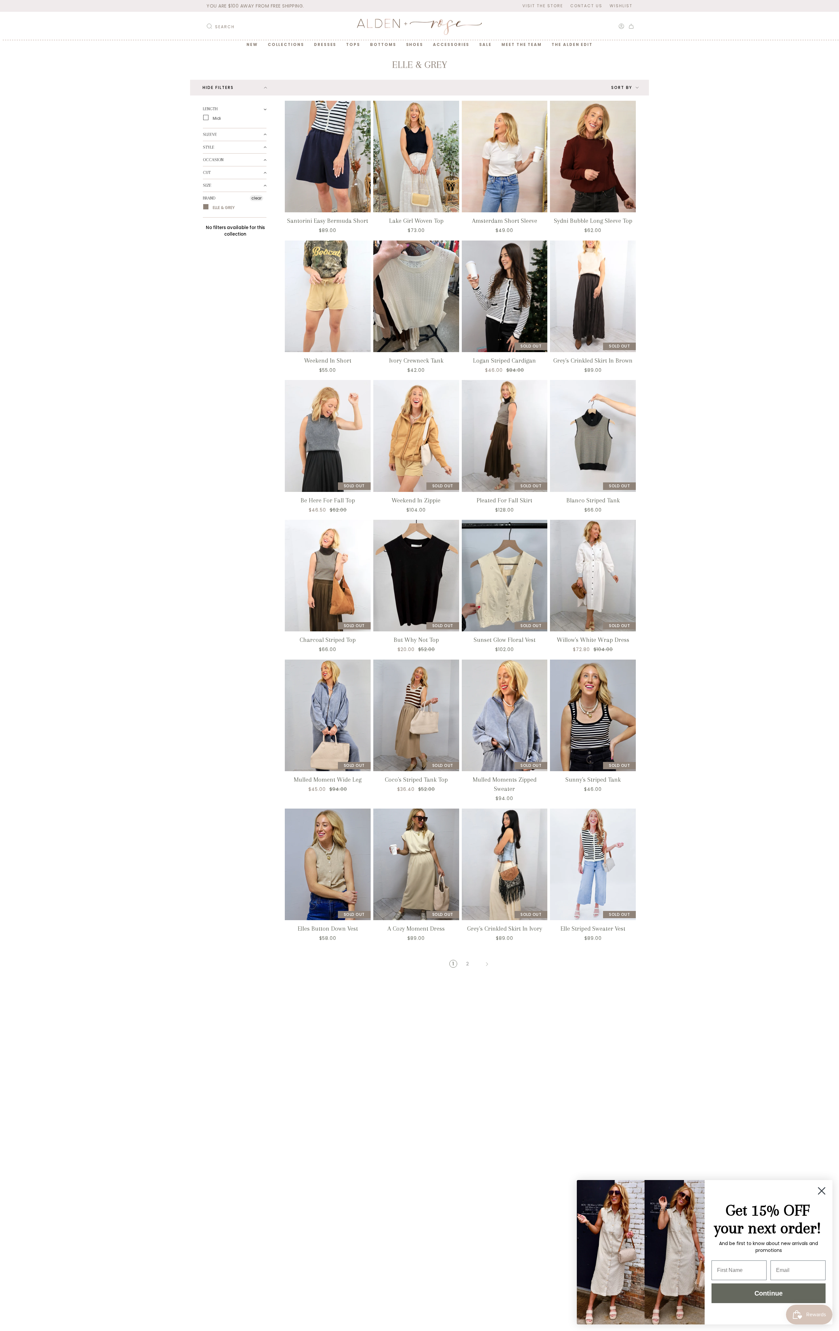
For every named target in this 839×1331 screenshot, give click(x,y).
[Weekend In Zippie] (416, 436)
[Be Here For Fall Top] (328, 436)
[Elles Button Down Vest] (328, 864)
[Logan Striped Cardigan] (505, 296)
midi (216, 118)
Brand (209, 197)
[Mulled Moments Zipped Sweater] (505, 715)
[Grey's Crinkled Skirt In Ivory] (505, 864)
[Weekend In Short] (328, 296)
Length (210, 108)
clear (256, 198)
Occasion (213, 159)
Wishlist (621, 6)
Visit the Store (542, 6)
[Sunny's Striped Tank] (593, 715)
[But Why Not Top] (416, 575)
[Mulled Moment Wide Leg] (328, 715)
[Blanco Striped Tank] (593, 436)
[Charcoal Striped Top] (328, 575)
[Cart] (631, 26)
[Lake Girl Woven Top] (416, 156)
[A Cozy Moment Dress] (416, 864)
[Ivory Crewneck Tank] (416, 296)
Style (208, 146)
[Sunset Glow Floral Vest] (505, 575)
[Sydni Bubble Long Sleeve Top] (593, 156)
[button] (286, 45)
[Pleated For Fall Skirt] (505, 436)
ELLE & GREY (223, 207)
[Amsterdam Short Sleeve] (505, 156)
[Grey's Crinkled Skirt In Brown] (593, 296)
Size (207, 185)
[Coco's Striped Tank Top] (416, 715)
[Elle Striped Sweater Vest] (593, 864)
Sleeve (210, 134)
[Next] (487, 964)
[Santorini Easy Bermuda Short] (328, 156)
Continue (768, 1293)
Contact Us (586, 6)
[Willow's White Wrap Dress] (593, 575)
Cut (207, 172)
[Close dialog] (821, 1191)
